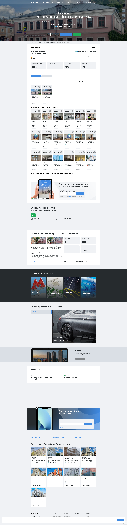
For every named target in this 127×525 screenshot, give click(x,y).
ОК (120, 520)
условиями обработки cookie (44, 519)
